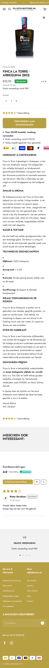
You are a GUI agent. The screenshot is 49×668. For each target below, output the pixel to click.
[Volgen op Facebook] (4, 643)
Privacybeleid (8, 606)
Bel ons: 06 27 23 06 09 (13, 635)
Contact (30, 601)
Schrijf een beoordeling (16, 481)
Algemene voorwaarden (12, 601)
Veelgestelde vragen (11, 596)
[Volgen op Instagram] (11, 643)
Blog (29, 596)
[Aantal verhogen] (16, 101)
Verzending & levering (12, 580)
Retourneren (7, 585)
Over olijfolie (32, 590)
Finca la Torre (9, 66)
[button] (9, 113)
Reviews (30, 585)
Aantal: (6, 95)
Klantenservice (8, 590)
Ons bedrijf (31, 580)
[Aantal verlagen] (6, 101)
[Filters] (37, 481)
